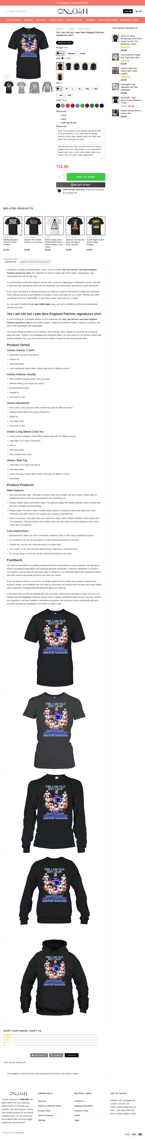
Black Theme (85, 29)
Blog (135, 20)
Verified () (57, 1055)
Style (59, 58)
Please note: (61, 126)
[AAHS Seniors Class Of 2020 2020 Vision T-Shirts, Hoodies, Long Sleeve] (54, 226)
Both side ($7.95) (69, 123)
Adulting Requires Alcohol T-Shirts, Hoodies (10, 242)
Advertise (125, 20)
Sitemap (41, 1120)
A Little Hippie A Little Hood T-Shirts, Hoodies (95, 242)
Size (58, 83)
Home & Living (56, 20)
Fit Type (60, 48)
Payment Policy (81, 1111)
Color (59, 100)
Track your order (108, 20)
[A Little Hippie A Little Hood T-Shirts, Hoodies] (96, 226)
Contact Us (79, 1101)
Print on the (61, 111)
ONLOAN (24, 1099)
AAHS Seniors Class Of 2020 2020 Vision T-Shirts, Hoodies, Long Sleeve (54, 243)
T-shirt (71, 29)
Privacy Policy (44, 1111)
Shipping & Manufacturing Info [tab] (34, 262)
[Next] (49, 53)
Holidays (41, 20)
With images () (40, 1055)
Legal (76, 1120)
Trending (90, 20)
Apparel (28, 20)
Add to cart (86, 176)
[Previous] (7, 53)
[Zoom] (6, 76)
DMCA (77, 1115)
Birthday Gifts (74, 20)
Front (64, 115)
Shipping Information (83, 1106)
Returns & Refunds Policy (49, 1106)
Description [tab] (10, 262)
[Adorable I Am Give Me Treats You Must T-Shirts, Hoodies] (75, 226)
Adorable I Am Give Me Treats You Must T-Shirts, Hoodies (75, 242)
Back (64, 119)
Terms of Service (45, 1115)
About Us (42, 1101)
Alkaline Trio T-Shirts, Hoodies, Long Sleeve (33, 241)
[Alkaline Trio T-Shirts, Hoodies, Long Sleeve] (33, 226)
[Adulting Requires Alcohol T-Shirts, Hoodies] (13, 226)
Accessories (14, 20)
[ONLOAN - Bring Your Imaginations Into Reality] (72, 11)
